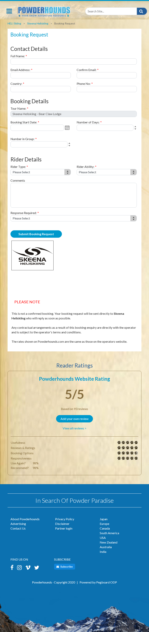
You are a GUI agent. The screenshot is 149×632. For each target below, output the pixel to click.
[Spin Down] (135, 129)
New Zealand (108, 542)
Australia (106, 547)
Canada (105, 528)
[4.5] (119, 453)
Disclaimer (62, 523)
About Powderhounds (25, 519)
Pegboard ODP (106, 582)
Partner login (63, 528)
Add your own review (74, 418)
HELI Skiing (14, 23)
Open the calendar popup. (67, 127)
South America (109, 533)
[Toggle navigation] (9, 11)
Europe (104, 523)
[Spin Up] (135, 127)
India (103, 551)
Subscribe (66, 566)
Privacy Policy (64, 519)
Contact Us (18, 528)
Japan (103, 519)
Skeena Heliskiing (37, 23)
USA (103, 537)
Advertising (18, 523)
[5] (119, 443)
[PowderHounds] (43, 11)
